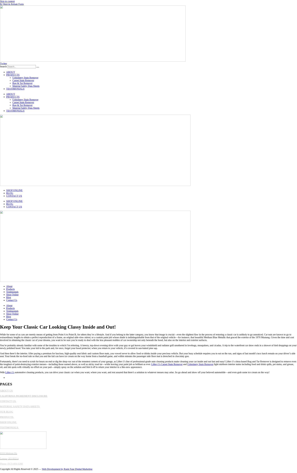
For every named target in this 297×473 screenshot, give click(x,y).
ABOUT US (6, 390)
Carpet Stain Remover (23, 80)
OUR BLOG (6, 411)
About (9, 286)
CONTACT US (14, 196)
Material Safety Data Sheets (25, 86)
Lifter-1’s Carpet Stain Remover (167, 364)
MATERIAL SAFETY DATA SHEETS (20, 406)
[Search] (38, 67)
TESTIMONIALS (15, 88)
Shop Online (12, 294)
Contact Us (11, 300)
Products (10, 289)
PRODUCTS (12, 75)
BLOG (9, 193)
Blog (8, 297)
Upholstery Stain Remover (25, 77)
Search (3, 66)
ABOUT (10, 72)
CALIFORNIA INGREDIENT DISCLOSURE (23, 396)
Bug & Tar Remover (22, 83)
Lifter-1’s (9, 372)
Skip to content (7, 1)
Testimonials (12, 292)
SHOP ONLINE (14, 190)
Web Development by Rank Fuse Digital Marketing (67, 469)
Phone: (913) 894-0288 (11, 463)
